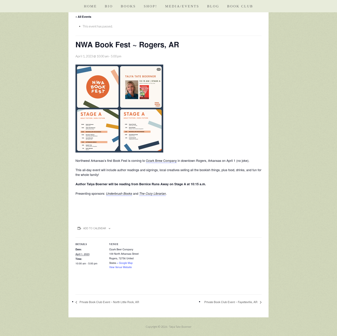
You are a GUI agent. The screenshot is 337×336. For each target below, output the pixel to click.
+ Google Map (125, 263)
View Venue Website (120, 267)
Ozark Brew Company (161, 160)
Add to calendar (94, 228)
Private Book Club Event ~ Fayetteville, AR (231, 302)
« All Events (83, 17)
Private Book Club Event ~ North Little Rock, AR (109, 302)
